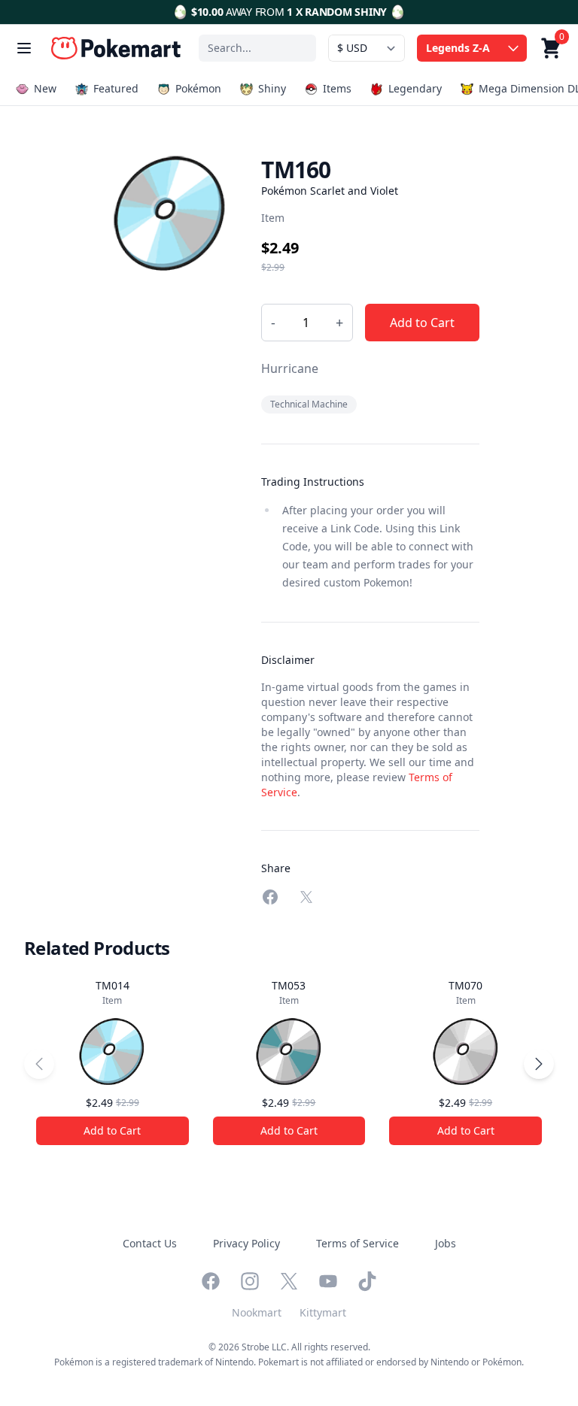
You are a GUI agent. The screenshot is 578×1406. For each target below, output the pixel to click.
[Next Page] (539, 1064)
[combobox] (257, 48)
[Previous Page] (39, 1064)
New (45, 88)
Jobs (445, 1243)
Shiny (272, 88)
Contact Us (150, 1243)
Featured (115, 88)
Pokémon (198, 88)
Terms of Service (357, 1243)
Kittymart (323, 1312)
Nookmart (256, 1312)
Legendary (415, 88)
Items (337, 88)
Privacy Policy (246, 1243)
